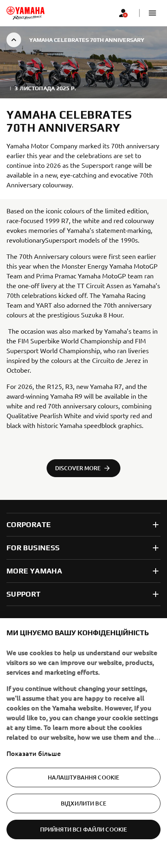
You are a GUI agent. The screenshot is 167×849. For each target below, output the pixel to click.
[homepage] (25, 13)
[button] (152, 13)
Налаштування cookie (84, 777)
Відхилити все (83, 803)
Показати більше (33, 753)
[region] (83, 733)
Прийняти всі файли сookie (83, 829)
